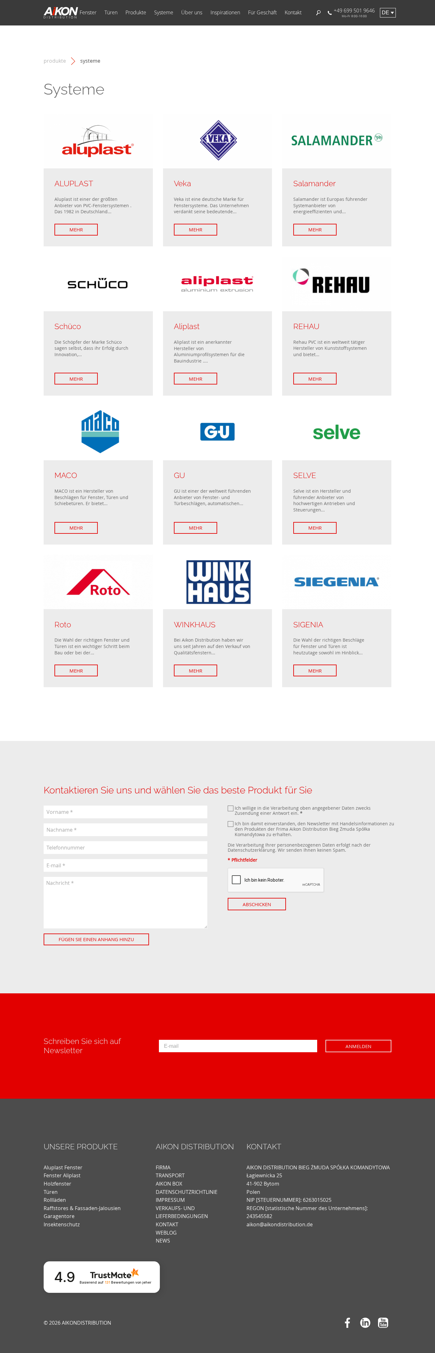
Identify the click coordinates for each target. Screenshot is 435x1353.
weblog (166, 1232)
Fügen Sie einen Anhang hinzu (96, 939)
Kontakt (293, 13)
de (385, 12)
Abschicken (257, 904)
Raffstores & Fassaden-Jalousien (82, 1208)
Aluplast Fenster (63, 1167)
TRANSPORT (170, 1175)
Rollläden (55, 1199)
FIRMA (163, 1167)
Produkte (135, 13)
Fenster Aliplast (62, 1175)
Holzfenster (57, 1183)
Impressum (170, 1199)
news (163, 1240)
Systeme (163, 13)
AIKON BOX (169, 1183)
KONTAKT (167, 1224)
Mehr (76, 229)
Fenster (88, 13)
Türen (111, 13)
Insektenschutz (62, 1224)
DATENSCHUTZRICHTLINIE (187, 1191)
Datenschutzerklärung (251, 850)
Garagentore (59, 1216)
